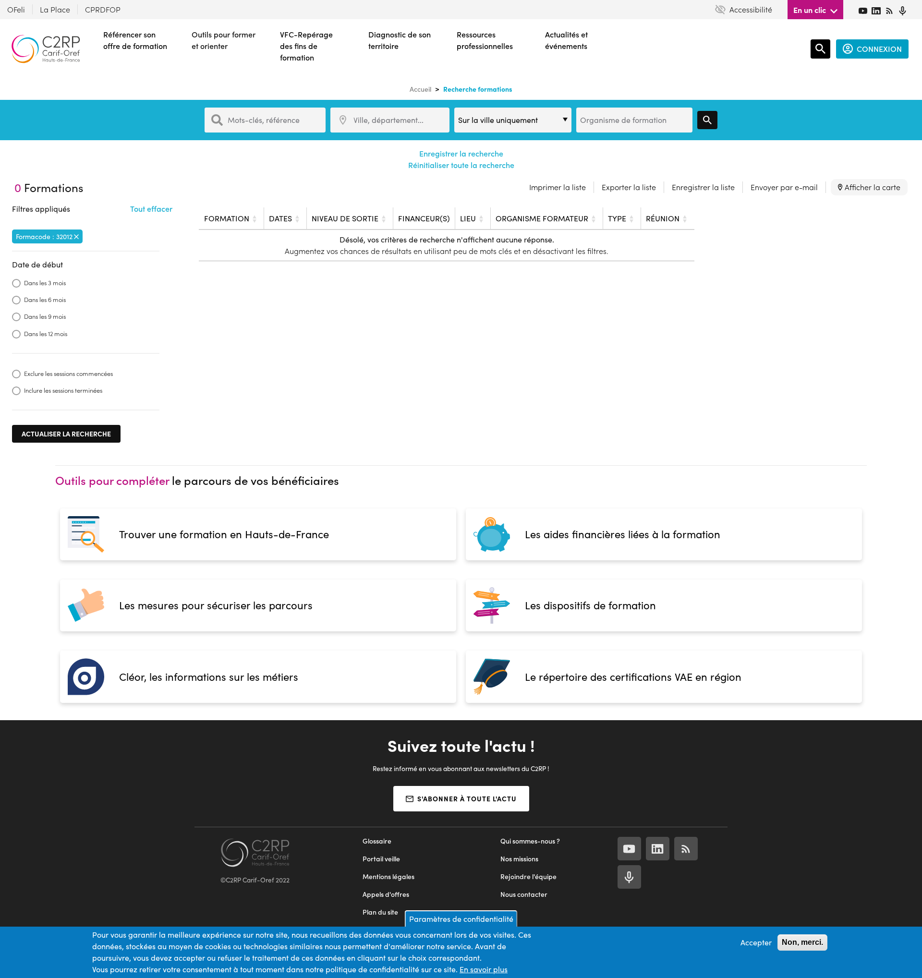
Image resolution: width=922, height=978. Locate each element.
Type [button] (617, 218)
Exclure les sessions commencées (68, 373)
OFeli (16, 9)
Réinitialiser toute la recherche (461, 165)
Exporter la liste (629, 187)
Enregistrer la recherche (461, 153)
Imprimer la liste (557, 187)
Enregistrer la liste (703, 187)
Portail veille (381, 858)
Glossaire (377, 840)
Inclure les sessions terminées (63, 390)
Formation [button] (226, 218)
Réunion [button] (662, 218)
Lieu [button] (468, 218)
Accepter (756, 942)
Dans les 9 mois (45, 316)
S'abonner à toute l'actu (467, 798)
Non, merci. (802, 942)
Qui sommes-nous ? (530, 840)
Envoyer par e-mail (784, 187)
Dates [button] (280, 218)
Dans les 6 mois (45, 299)
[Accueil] (45, 48)
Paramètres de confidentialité (461, 919)
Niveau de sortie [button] (345, 218)
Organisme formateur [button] (542, 218)
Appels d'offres (386, 894)
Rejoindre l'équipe (528, 876)
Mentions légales (388, 876)
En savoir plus (484, 969)
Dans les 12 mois (45, 333)
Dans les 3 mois (45, 282)
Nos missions (519, 858)
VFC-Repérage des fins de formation (306, 45)
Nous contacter (523, 894)
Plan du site (380, 912)
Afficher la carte (872, 187)
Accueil (420, 89)
